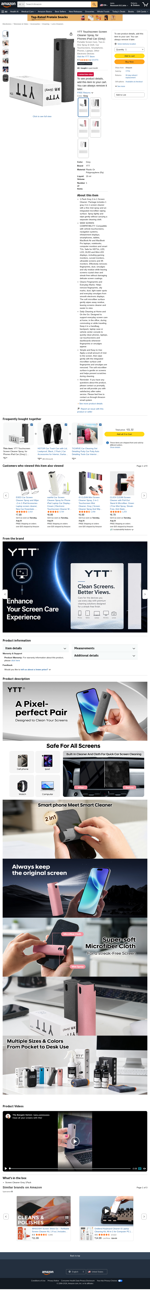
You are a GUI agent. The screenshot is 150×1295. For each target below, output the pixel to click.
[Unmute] (144, 1168)
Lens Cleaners (57, 24)
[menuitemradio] (139, 1168)
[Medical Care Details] (35, 11)
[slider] (70, 1168)
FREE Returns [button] (84, 92)
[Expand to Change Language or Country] (107, 5)
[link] (53, 434)
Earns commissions (42, 1115)
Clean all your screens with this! (27, 1117)
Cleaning (45, 24)
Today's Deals (118, 11)
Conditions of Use (38, 1281)
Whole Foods (103, 11)
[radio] (5, 34)
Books (131, 11)
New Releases (75, 11)
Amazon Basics (45, 11)
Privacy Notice (53, 1281)
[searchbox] (58, 4)
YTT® (128, 71)
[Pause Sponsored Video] (66, 1217)
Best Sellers (60, 11)
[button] (4, 11)
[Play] (5, 1168)
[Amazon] (8, 4)
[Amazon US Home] (47, 1273)
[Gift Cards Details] (147, 11)
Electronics (7, 24)
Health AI (14, 11)
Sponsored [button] (7, 1191)
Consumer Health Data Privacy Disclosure (78, 1281)
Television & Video (20, 24)
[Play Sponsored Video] (106, 1211)
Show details (115, 447)
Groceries (89, 11)
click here (15, 660)
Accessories (35, 24)
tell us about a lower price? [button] (35, 669)
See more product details (91, 403)
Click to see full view (42, 116)
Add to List (121, 95)
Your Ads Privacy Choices (107, 1281)
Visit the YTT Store (86, 56)
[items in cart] (145, 4)
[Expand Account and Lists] (127, 5)
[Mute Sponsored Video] (66, 1223)
